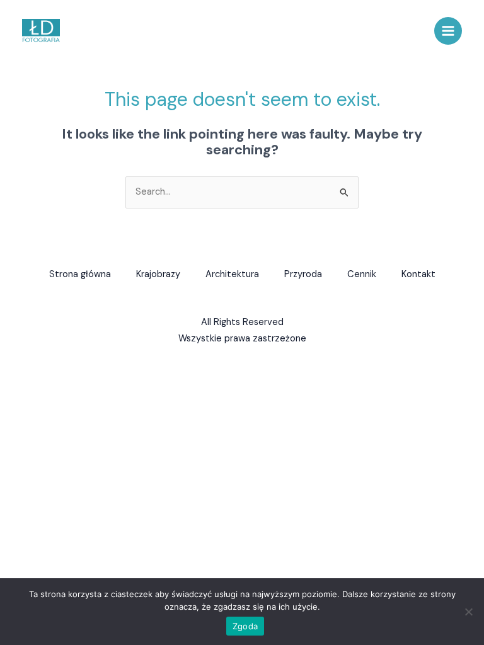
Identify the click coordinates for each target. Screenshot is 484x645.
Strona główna (80, 274)
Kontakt (418, 274)
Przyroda (303, 274)
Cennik (361, 274)
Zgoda (245, 626)
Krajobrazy (158, 274)
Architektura (232, 274)
